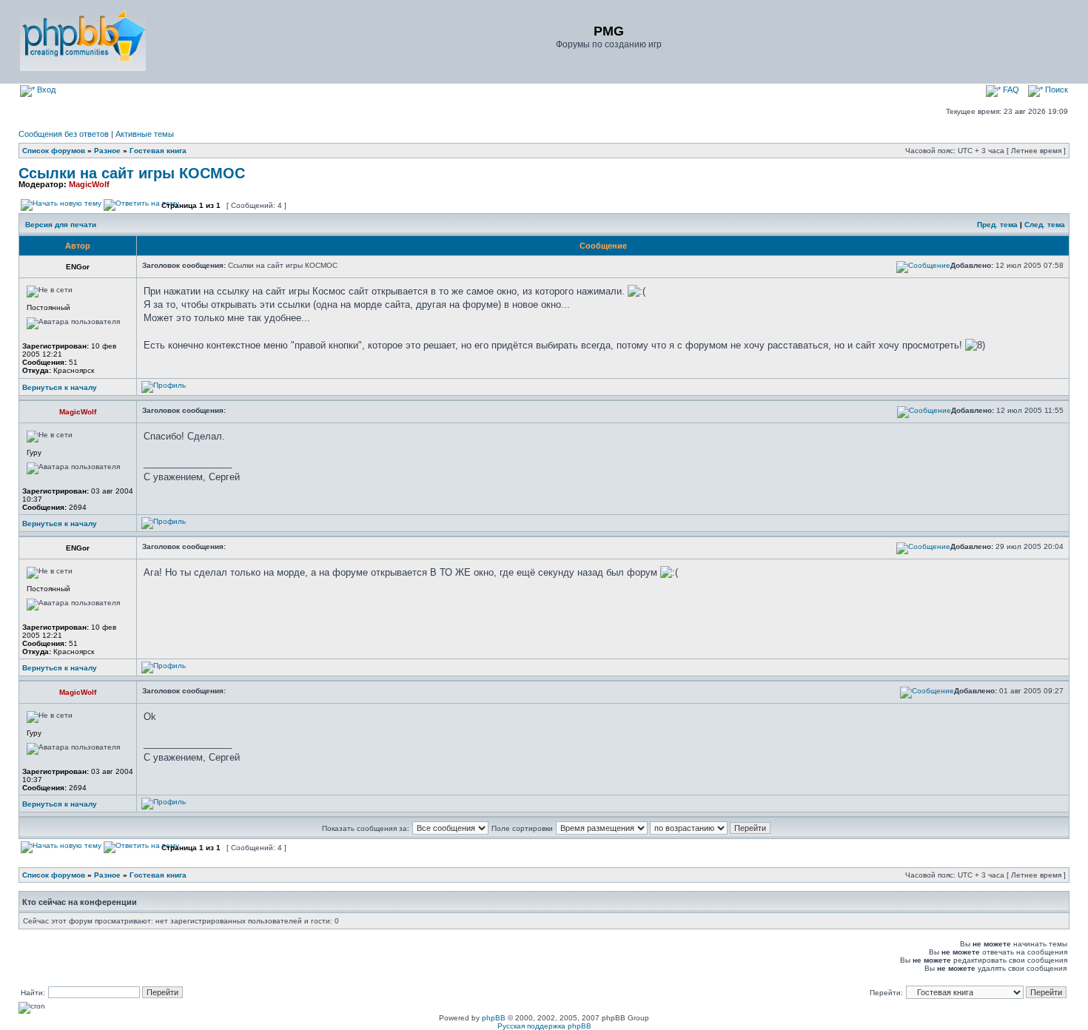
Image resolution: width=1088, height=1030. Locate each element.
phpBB (494, 1018)
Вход (45, 89)
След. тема (1044, 225)
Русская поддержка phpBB (544, 1026)
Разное (107, 151)
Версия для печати (60, 225)
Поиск (1055, 89)
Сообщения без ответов (64, 133)
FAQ (1010, 89)
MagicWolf (89, 184)
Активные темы (144, 133)
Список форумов (53, 151)
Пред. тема (997, 225)
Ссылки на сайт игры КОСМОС (132, 173)
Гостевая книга (158, 151)
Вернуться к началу (59, 387)
